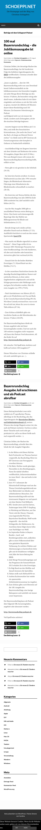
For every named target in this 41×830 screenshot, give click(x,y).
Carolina (22, 816)
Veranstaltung (8, 756)
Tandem (6, 744)
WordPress (22, 814)
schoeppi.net (20, 6)
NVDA (6, 740)
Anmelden (7, 778)
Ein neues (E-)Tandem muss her (24, 665)
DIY (5, 717)
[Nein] (34, 828)
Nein (25, 828)
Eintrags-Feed (8, 781)
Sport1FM (17, 236)
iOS (5, 725)
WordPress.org (9, 789)
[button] (10, 362)
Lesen (12, 374)
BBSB (6, 74)
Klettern (7, 729)
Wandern (7, 759)
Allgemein (17, 60)
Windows (7, 763)
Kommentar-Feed (10, 785)
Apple (6, 713)
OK (16, 828)
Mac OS (6, 736)
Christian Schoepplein (20, 58)
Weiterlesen (7, 827)
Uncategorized (9, 748)
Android (6, 706)
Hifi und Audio (8, 721)
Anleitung (7, 710)
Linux (6, 733)
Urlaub (6, 752)
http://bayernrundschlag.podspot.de (17, 340)
